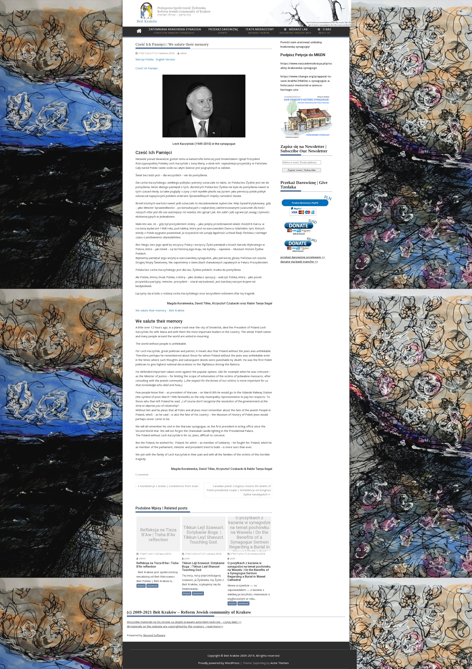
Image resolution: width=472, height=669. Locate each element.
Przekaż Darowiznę (223, 31)
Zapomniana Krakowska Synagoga (174, 31)
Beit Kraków (147, 21)
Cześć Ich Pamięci (147, 68)
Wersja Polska (145, 59)
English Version (165, 59)
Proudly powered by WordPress (219, 663)
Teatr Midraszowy (259, 31)
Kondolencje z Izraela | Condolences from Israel (169, 486)
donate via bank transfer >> (299, 261)
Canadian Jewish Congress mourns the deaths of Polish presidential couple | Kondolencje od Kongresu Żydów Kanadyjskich (239, 490)
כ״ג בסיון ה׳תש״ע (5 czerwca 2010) (247, 553)
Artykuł (141, 585)
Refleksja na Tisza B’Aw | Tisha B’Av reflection (158, 535)
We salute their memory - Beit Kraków (160, 310)
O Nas (325, 31)
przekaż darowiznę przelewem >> (302, 257)
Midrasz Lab (295, 31)
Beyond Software (154, 635)
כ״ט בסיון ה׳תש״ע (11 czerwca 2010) (202, 553)
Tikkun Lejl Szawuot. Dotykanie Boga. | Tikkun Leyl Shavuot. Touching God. (203, 535)
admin (183, 53)
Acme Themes (279, 663)
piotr (187, 558)
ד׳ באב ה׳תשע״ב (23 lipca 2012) (155, 553)
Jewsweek (143, 474)
